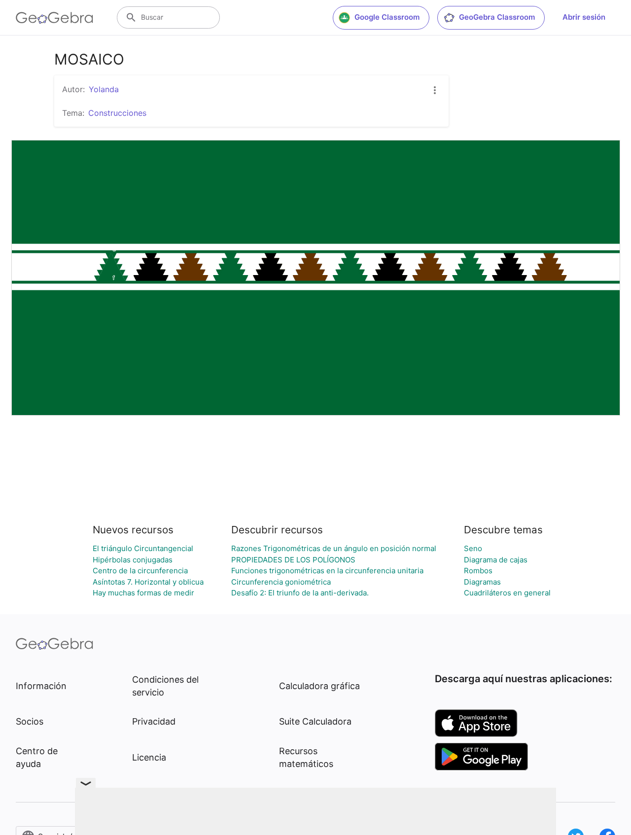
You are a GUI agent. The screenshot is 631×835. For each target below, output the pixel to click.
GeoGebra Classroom (497, 17)
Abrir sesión (583, 17)
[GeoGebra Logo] (54, 18)
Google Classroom (387, 17)
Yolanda (104, 89)
